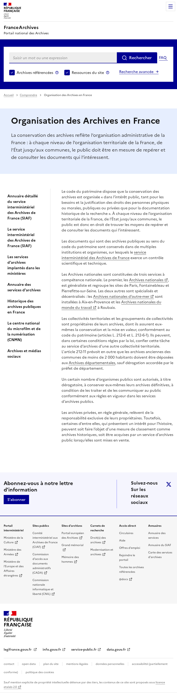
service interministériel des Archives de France (104, 254)
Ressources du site (88, 72)
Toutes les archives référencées (131, 569)
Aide (122, 540)
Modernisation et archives (101, 552)
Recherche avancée (136, 71)
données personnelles (110, 664)
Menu (170, 6)
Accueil (9, 95)
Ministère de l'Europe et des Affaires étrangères (14, 569)
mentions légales (77, 664)
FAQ (162, 57)
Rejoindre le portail (127, 557)
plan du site (51, 664)
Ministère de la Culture (13, 540)
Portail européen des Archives (73, 535)
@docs (123, 579)
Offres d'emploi (129, 548)
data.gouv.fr (116, 649)
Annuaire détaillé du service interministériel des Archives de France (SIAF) (22, 207)
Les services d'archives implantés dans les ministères (23, 265)
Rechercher (140, 58)
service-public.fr (84, 649)
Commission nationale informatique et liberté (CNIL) (42, 587)
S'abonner (16, 499)
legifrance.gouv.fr (18, 649)
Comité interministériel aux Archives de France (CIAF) (45, 540)
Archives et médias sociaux (24, 353)
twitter (168, 484)
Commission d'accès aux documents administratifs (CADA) (41, 563)
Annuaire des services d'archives (24, 287)
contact (9, 664)
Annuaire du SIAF (159, 545)
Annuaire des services (156, 535)
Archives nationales (146, 280)
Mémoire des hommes (70, 559)
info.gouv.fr (52, 649)
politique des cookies (40, 672)
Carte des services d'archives (160, 554)
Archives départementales (92, 363)
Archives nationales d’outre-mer (121, 296)
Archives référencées (35, 72)
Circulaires (126, 533)
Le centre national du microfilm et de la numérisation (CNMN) (24, 331)
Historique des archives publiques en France (24, 306)
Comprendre (28, 95)
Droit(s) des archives (98, 540)
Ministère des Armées (12, 552)
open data (29, 664)
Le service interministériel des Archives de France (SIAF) (21, 237)
